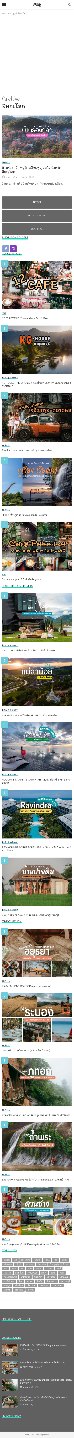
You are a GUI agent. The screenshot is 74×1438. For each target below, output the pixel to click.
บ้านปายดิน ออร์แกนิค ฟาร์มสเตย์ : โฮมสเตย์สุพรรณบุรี (30, 915)
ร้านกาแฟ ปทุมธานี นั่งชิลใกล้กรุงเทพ (21, 579)
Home (4, 13)
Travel (6, 162)
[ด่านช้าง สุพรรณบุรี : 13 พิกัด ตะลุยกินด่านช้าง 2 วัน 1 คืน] (37, 1211)
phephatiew (42, 1264)
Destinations (25, 1259)
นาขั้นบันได (9, 1281)
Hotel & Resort (10, 378)
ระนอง (29, 1281)
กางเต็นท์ (19, 1272)
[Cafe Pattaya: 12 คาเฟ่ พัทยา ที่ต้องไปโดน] (37, 285)
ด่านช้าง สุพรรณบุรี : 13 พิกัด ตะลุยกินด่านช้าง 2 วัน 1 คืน (31, 1244)
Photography (54, 1264)
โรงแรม (7, 1289)
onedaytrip (29, 1264)
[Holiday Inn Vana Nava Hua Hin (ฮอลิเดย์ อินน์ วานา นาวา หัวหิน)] (37, 746)
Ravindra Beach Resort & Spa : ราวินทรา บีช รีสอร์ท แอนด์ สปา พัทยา (36, 849)
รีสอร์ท (40, 1281)
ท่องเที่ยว (38, 1276)
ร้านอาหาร (51, 1281)
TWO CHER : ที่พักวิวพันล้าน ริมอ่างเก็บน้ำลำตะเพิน (29, 650)
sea (22, 1268)
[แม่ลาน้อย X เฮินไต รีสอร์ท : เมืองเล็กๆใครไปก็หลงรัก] (37, 682)
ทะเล (62, 1272)
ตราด (52, 1272)
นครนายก (51, 1276)
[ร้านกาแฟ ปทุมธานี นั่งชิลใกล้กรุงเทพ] (37, 546)
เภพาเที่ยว (57, 1285)
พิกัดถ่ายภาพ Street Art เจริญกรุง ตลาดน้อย (27, 450)
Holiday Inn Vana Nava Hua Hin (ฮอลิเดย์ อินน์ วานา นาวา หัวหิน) (36, 781)
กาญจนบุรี (32, 1272)
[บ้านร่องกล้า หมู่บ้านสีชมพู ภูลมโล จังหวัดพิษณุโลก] (37, 136)
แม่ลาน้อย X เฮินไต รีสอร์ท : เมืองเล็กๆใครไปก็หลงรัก (29, 715)
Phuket (65, 1264)
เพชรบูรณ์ (44, 1285)
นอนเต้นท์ (64, 1276)
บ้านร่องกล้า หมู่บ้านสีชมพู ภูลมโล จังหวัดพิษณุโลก (31, 170)
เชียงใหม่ (19, 1285)
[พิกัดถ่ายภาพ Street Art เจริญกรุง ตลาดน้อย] (37, 417)
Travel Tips (7, 1272)
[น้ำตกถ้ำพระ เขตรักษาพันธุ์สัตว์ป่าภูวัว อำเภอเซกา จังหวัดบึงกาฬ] (37, 1146)
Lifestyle (18, 1264)
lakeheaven (8, 1264)
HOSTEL (47, 1259)
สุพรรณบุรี (65, 1281)
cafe (15, 1259)
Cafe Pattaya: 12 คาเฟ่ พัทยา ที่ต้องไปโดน (25, 318)
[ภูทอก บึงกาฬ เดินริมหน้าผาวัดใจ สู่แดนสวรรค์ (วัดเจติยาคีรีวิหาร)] (37, 1082)
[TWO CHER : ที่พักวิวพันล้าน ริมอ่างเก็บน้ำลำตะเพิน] (37, 617)
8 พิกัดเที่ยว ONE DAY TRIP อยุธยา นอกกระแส (26, 986)
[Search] (69, 4)
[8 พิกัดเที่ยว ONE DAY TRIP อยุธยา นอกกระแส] (37, 953)
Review (14, 1268)
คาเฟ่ (43, 1272)
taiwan (38, 1268)
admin (9, 177)
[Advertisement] (37, 55)
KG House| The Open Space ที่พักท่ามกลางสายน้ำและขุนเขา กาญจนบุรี (36, 385)
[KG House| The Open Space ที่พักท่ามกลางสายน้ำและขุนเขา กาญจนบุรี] (37, 350)
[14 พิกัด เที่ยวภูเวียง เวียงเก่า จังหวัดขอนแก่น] (37, 482)
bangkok (7, 1259)
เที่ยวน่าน (31, 1285)
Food (4, 313)
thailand (49, 1268)
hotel (55, 1259)
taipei (29, 1268)
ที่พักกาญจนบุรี (10, 1276)
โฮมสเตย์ (19, 1289)
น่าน (20, 1281)
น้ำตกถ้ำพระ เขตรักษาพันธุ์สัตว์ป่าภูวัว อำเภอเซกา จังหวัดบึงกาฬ (35, 1180)
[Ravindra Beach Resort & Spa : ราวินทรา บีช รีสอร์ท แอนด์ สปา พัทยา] (37, 814)
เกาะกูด (7, 1285)
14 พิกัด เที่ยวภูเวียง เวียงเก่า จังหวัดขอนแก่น (24, 515)
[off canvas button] (4, 4)
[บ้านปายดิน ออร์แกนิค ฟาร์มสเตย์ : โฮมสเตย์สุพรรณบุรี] (37, 882)
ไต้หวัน (30, 1289)
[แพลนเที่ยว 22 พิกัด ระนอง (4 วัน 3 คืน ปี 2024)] (37, 1017)
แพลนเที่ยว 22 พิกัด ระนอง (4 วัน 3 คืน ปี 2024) (26, 1050)
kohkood (64, 1259)
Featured (37, 1259)
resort (6, 1268)
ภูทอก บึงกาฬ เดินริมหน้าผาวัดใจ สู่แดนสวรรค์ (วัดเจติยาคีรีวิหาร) (36, 1115)
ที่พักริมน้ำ (25, 1276)
